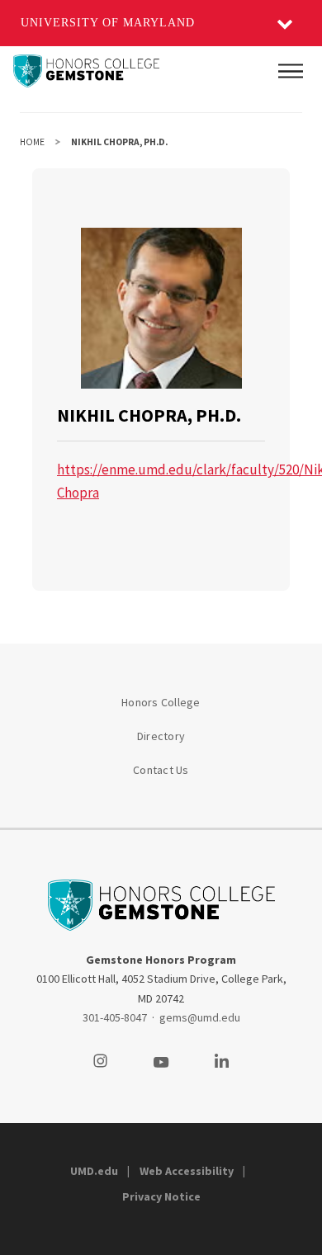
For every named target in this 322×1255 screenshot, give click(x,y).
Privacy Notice (161, 1196)
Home (32, 142)
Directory (161, 736)
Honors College (161, 702)
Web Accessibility (187, 1170)
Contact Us (161, 769)
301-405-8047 (115, 1017)
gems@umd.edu (199, 1017)
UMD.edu (94, 1170)
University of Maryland (108, 23)
